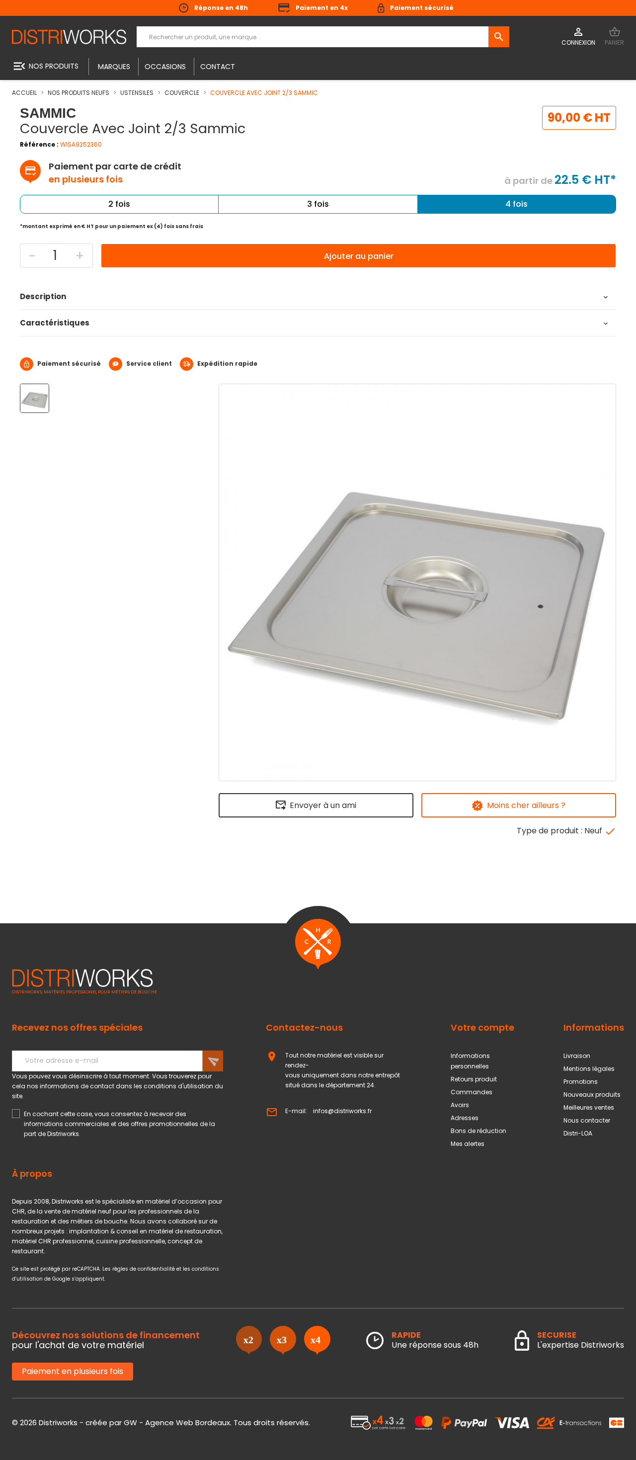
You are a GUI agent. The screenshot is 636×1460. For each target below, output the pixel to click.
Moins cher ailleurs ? (526, 805)
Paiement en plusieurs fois (72, 1371)
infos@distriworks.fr (342, 1111)
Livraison (576, 1056)
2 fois (119, 204)
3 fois (318, 204)
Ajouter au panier (359, 256)
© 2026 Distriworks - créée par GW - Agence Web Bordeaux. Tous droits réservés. (161, 1422)
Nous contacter (586, 1120)
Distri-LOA (577, 1133)
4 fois (516, 204)
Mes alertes (467, 1143)
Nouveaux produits (592, 1094)
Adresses (464, 1118)
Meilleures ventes (588, 1107)
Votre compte (482, 1027)
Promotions (580, 1081)
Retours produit (474, 1079)
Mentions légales (589, 1068)
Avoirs (460, 1105)
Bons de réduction (478, 1131)
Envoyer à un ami (323, 805)
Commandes (471, 1092)
